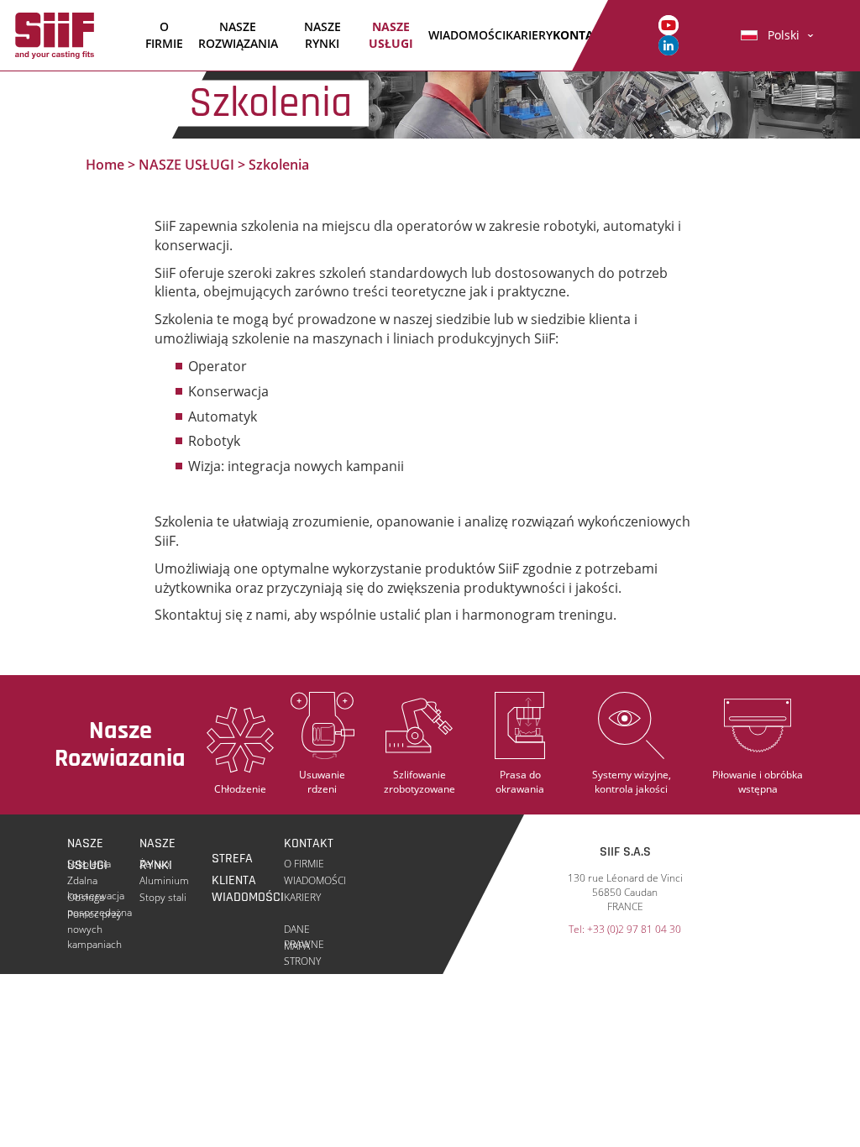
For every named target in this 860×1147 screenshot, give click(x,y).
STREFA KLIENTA (234, 860)
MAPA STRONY (302, 946)
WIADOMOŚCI (467, 35)
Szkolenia (89, 863)
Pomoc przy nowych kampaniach (94, 914)
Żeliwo (154, 863)
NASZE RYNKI (322, 34)
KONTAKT (580, 35)
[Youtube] (668, 24)
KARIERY (529, 35)
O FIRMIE (164, 34)
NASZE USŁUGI (391, 34)
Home (105, 164)
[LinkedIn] (668, 44)
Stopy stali (162, 897)
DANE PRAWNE (304, 929)
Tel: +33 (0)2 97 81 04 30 (625, 930)
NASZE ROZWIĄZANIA (238, 34)
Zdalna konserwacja (95, 880)
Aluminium (164, 880)
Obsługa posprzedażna (99, 897)
